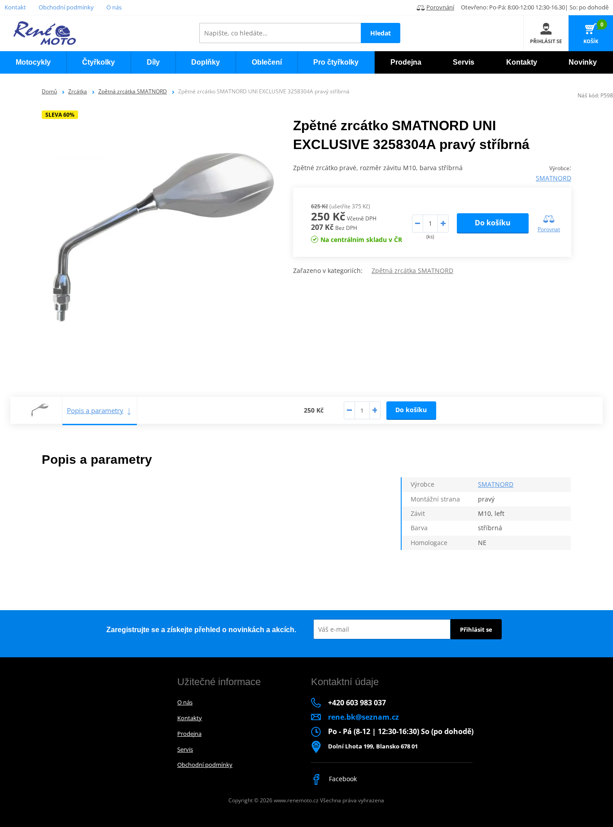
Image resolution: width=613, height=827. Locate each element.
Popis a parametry (95, 410)
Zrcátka (77, 91)
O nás (114, 7)
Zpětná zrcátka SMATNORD (132, 91)
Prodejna (189, 734)
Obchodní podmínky (66, 7)
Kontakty (189, 718)
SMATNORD (553, 178)
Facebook (342, 778)
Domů (49, 91)
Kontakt (15, 7)
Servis (185, 749)
